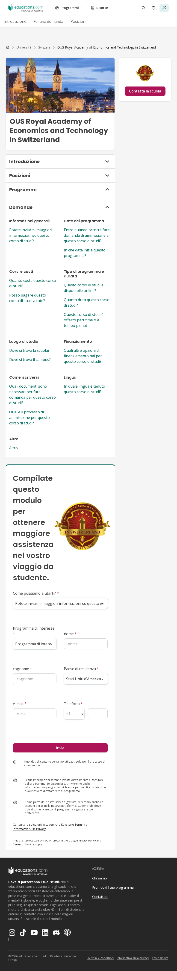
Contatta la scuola (145, 91)
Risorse (102, 8)
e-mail (20, 703)
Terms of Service (24, 844)
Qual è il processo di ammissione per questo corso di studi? (29, 417)
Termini (80, 824)
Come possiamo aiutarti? (36, 593)
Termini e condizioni (100, 958)
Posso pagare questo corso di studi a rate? (27, 298)
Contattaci (100, 896)
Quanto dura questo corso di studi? (86, 302)
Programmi (70, 8)
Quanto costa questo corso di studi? (32, 283)
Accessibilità (160, 958)
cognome (22, 668)
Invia (60, 747)
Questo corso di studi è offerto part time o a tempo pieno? (83, 320)
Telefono (73, 703)
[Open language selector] (153, 8)
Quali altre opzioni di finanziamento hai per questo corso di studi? (83, 356)
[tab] (15, 21)
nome (70, 633)
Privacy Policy (87, 840)
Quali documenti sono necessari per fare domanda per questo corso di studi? (32, 394)
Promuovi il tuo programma (113, 887)
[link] (106, 47)
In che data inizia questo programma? (85, 253)
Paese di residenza (81, 668)
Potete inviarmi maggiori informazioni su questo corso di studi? (30, 235)
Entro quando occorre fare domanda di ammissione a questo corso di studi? (87, 235)
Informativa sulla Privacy (29, 829)
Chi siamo (99, 878)
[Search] (143, 8)
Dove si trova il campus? (30, 359)
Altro (13, 447)
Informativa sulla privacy (133, 958)
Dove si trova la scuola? (29, 350)
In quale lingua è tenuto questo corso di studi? (84, 389)
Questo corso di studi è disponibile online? (83, 287)
